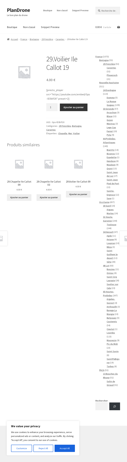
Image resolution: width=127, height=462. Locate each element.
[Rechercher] (114, 406)
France (24, 39)
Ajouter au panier (74, 107)
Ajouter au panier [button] (19, 197)
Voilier (76, 133)
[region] (43, 438)
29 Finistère (47, 39)
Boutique (47, 10)
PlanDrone (18, 10)
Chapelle (62, 133)
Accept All (65, 448)
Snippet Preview (80, 10)
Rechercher (101, 400)
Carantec (60, 39)
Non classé (62, 10)
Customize (21, 448)
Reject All (43, 448)
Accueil (14, 39)
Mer (70, 133)
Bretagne (34, 39)
